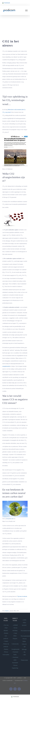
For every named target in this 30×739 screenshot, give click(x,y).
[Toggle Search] (19, 10)
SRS (25, 655)
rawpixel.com (10, 518)
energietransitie (6, 366)
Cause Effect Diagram (15, 636)
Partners (6, 649)
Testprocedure (24, 660)
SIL (25, 652)
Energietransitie (15, 649)
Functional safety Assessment (15, 660)
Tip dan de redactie (22, 596)
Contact (6, 641)
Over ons (6, 625)
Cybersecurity (15, 644)
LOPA (24, 620)
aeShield (15, 625)
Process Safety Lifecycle (24, 641)
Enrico (7, 611)
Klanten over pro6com (6, 636)
